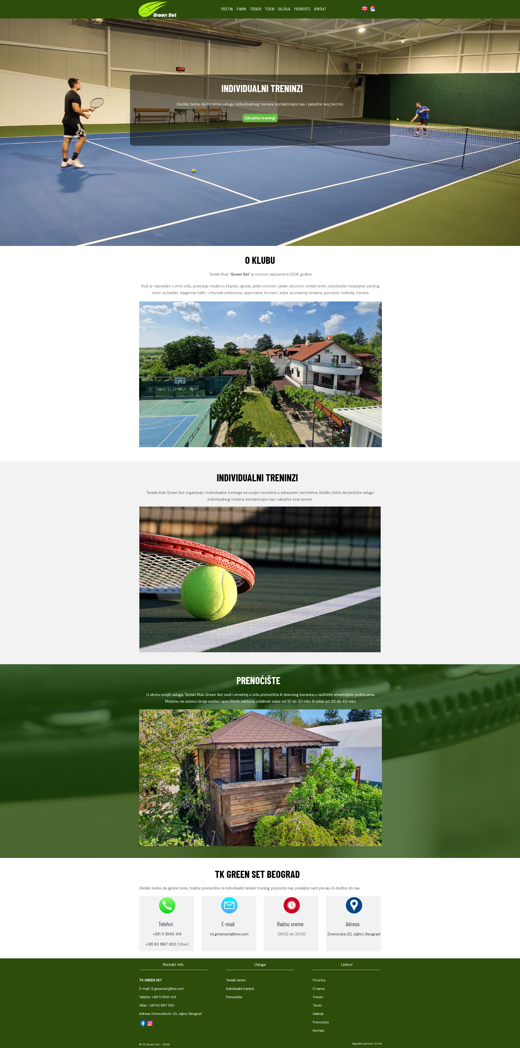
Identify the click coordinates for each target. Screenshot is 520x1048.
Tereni (269, 9)
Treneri (255, 9)
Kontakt (320, 9)
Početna (227, 9)
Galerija (284, 9)
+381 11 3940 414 (167, 934)
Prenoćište (302, 9)
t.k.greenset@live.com (229, 934)
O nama (241, 9)
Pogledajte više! (260, 118)
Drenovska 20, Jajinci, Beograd (354, 934)
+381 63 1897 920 (160, 944)
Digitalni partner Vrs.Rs (367, 1043)
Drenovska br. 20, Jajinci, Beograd (176, 1014)
